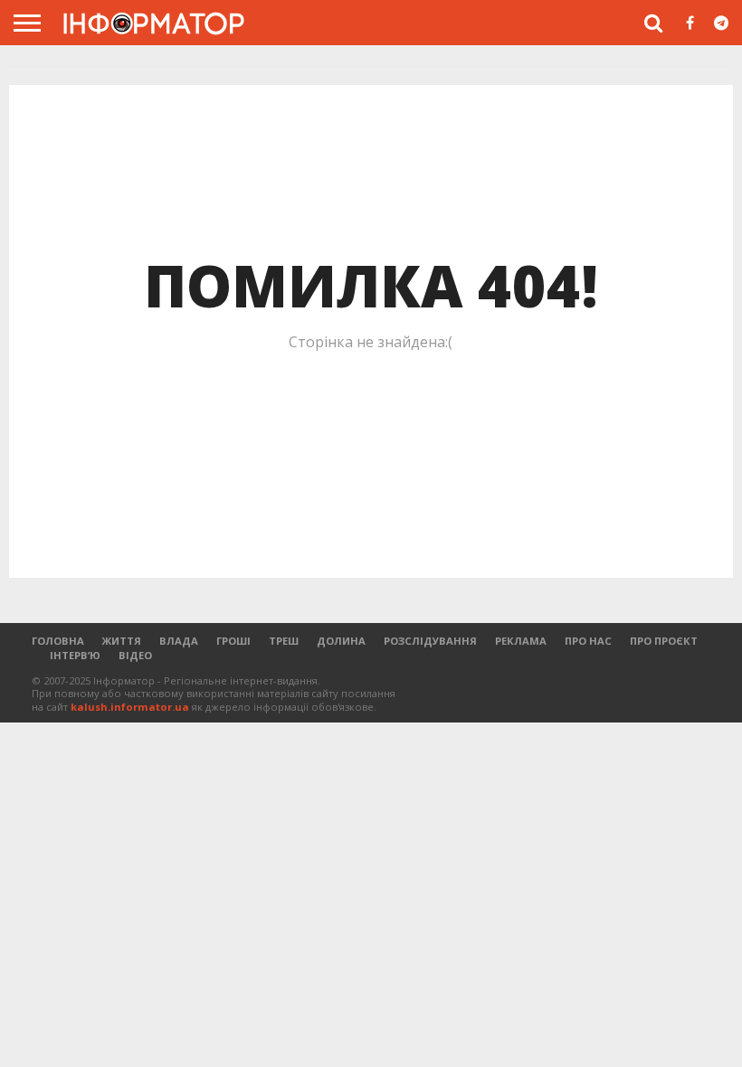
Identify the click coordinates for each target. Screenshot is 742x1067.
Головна (58, 640)
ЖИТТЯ (121, 640)
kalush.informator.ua (130, 706)
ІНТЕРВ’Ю (75, 655)
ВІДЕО (135, 655)
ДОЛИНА (341, 640)
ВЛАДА (178, 640)
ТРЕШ (284, 640)
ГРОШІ (233, 640)
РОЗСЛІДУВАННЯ (430, 640)
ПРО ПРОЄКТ (664, 640)
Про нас (588, 640)
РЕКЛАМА (521, 640)
